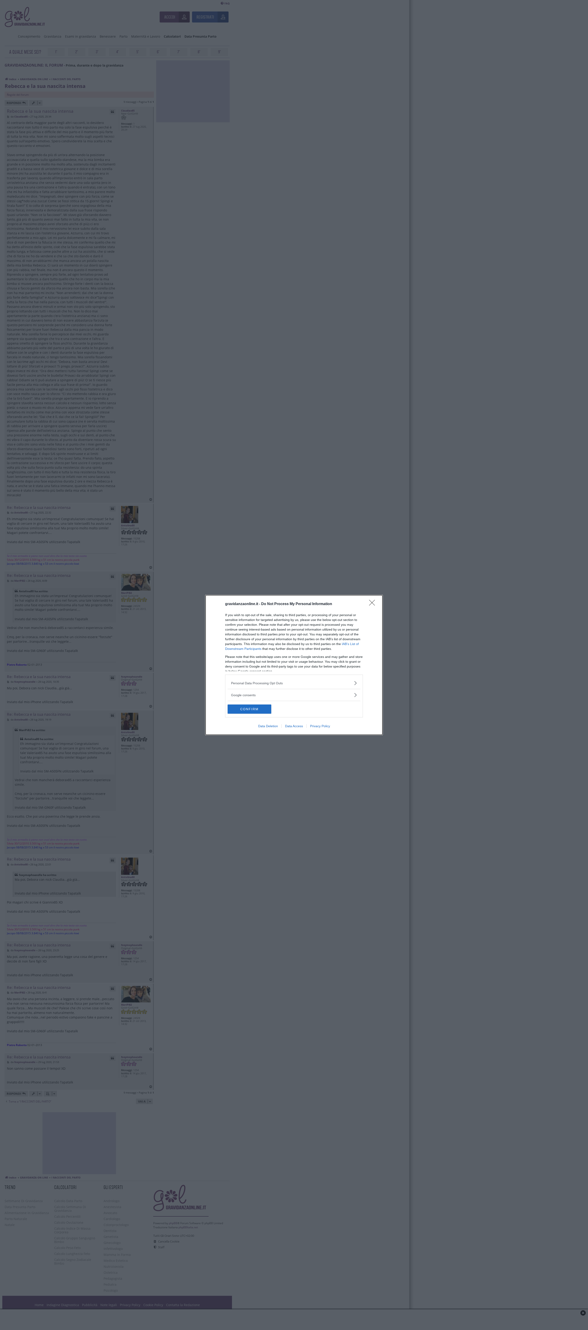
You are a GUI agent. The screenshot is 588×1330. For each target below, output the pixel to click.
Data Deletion (268, 726)
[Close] (373, 604)
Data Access (294, 726)
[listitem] (294, 683)
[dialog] (294, 665)
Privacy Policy (320, 726)
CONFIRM (249, 709)
